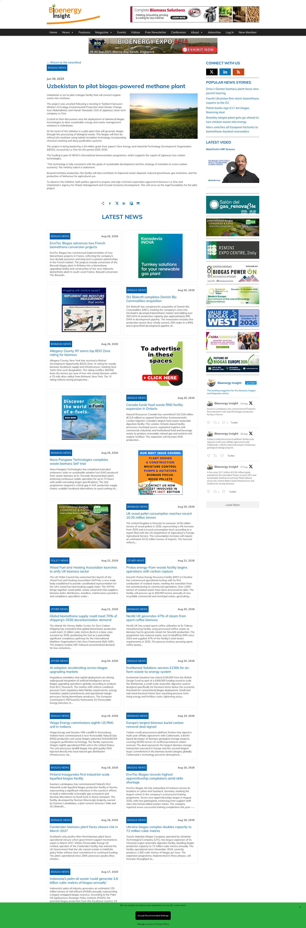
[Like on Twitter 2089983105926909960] (223, 455)
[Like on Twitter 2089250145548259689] (224, 491)
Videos (135, 32)
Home (53, 32)
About (195, 32)
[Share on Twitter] (117, 203)
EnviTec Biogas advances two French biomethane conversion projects (77, 245)
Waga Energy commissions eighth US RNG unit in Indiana (81, 725)
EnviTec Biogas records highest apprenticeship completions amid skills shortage (154, 778)
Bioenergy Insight (226, 403)
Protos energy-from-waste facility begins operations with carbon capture (156, 569)
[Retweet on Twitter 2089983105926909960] (216, 455)
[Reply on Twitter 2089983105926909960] (209, 455)
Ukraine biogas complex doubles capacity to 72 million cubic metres (158, 829)
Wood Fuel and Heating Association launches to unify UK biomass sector (83, 569)
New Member (248, 32)
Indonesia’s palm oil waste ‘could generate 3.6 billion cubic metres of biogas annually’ (84, 881)
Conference (178, 32)
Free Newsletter (155, 32)
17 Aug (243, 467)
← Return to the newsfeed (64, 62)
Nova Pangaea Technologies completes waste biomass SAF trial (79, 462)
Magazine (101, 32)
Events (121, 32)
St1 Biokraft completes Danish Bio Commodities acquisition (151, 299)
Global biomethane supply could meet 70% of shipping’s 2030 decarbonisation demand (83, 618)
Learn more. (180, 905)
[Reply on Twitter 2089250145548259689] (209, 491)
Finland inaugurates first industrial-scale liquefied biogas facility (79, 776)
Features (84, 32)
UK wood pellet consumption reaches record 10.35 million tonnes (159, 515)
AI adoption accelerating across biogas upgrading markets (78, 670)
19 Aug (243, 403)
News (66, 32)
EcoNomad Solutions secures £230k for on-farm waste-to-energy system (158, 670)
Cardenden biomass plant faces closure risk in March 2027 (84, 829)
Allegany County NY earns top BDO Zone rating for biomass (80, 353)
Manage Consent (145, 924)
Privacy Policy (162, 924)
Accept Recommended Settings (153, 915)
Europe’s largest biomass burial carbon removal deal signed (155, 725)
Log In (230, 32)
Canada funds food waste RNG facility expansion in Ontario (154, 407)
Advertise (214, 32)
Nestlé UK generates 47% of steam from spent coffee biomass (156, 618)
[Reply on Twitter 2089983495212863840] (209, 422)
